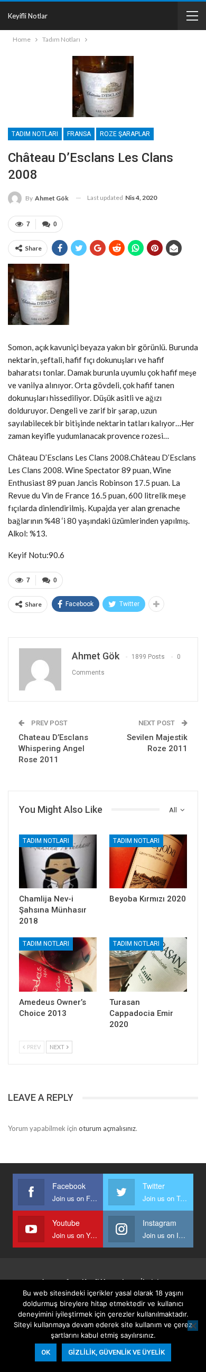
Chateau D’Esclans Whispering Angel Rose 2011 (53, 748)
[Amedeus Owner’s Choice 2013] (58, 964)
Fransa (79, 134)
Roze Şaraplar (125, 134)
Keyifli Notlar (28, 16)
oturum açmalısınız (107, 1128)
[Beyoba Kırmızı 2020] (148, 861)
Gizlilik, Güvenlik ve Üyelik (116, 1352)
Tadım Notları (35, 134)
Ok (45, 1352)
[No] (193, 1325)
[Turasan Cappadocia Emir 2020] (148, 964)
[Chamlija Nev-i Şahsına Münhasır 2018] (58, 861)
